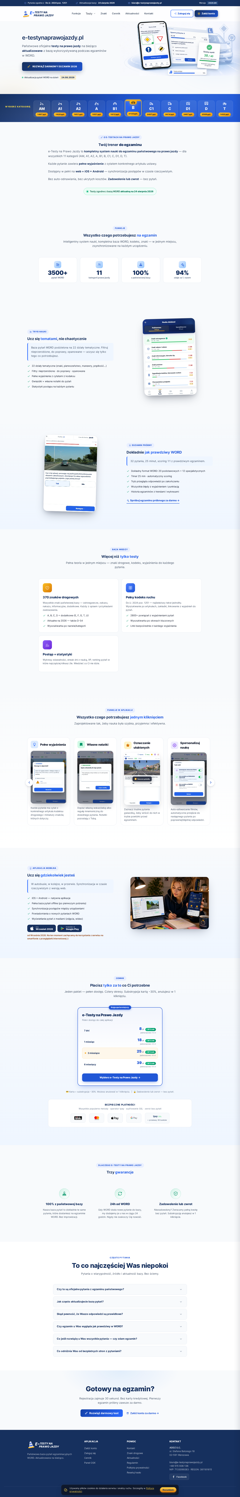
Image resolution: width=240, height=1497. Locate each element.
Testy (89, 13)
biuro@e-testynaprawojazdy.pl (185, 1462)
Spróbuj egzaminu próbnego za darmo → (154, 500)
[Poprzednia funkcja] (29, 782)
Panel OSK (90, 1462)
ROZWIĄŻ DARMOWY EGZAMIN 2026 (54, 66)
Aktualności (132, 13)
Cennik (116, 13)
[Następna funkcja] (211, 782)
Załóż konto (90, 1448)
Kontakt (148, 13)
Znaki (104, 13)
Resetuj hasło (134, 1472)
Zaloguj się (90, 1453)
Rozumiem (168, 1490)
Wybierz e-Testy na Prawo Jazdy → (120, 1077)
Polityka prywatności (138, 1467)
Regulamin (132, 1462)
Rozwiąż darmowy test (104, 1413)
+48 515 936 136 (178, 1465)
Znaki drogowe (135, 1453)
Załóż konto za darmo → (144, 1413)
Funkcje (76, 13)
